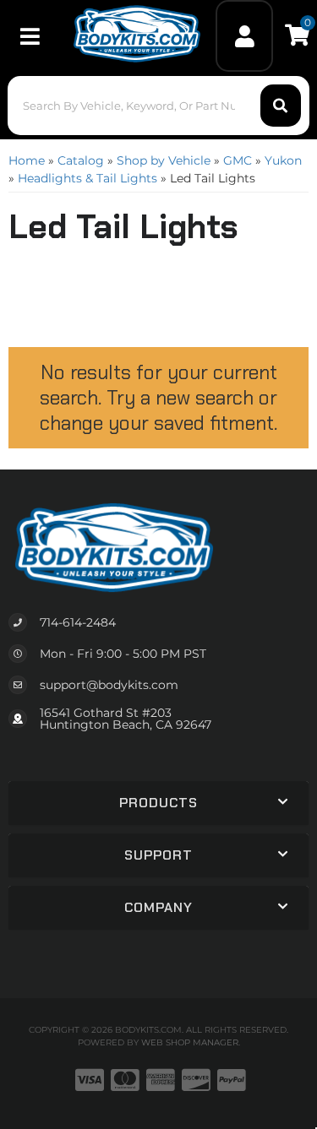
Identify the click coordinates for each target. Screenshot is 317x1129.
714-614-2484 (78, 622)
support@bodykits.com (109, 685)
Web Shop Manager (189, 1042)
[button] (158, 105)
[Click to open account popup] (244, 36)
